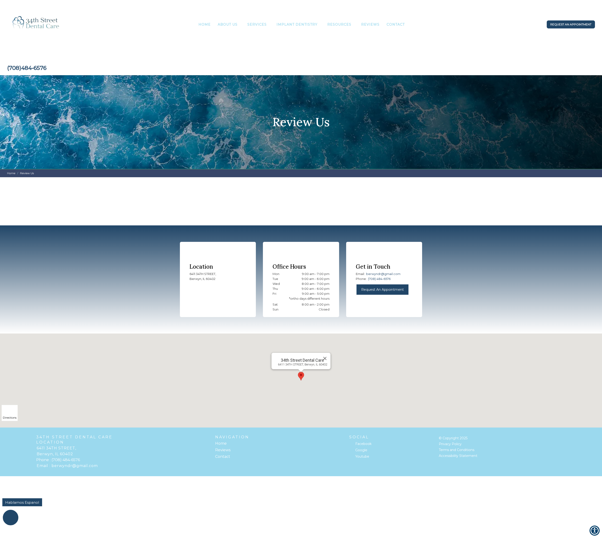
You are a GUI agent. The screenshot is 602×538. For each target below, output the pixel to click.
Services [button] (257, 24)
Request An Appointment (382, 289)
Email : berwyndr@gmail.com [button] (67, 465)
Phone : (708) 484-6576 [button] (58, 460)
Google (361, 450)
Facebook (363, 444)
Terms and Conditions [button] (456, 450)
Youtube (362, 456)
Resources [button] (339, 24)
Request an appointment (570, 24)
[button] (35, 25)
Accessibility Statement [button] (458, 456)
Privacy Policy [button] (450, 444)
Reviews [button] (370, 24)
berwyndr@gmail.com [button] (383, 274)
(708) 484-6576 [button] (379, 279)
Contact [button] (396, 24)
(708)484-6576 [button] (27, 68)
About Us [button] (228, 24)
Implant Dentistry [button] (297, 24)
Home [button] (204, 24)
